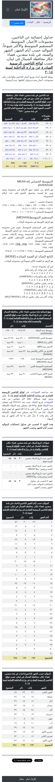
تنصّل (21, 779)
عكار (38, 22)
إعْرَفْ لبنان (21, 9)
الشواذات (35, 392)
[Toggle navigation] (8, 9)
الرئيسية (47, 22)
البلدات (29, 22)
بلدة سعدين (18, 23)
